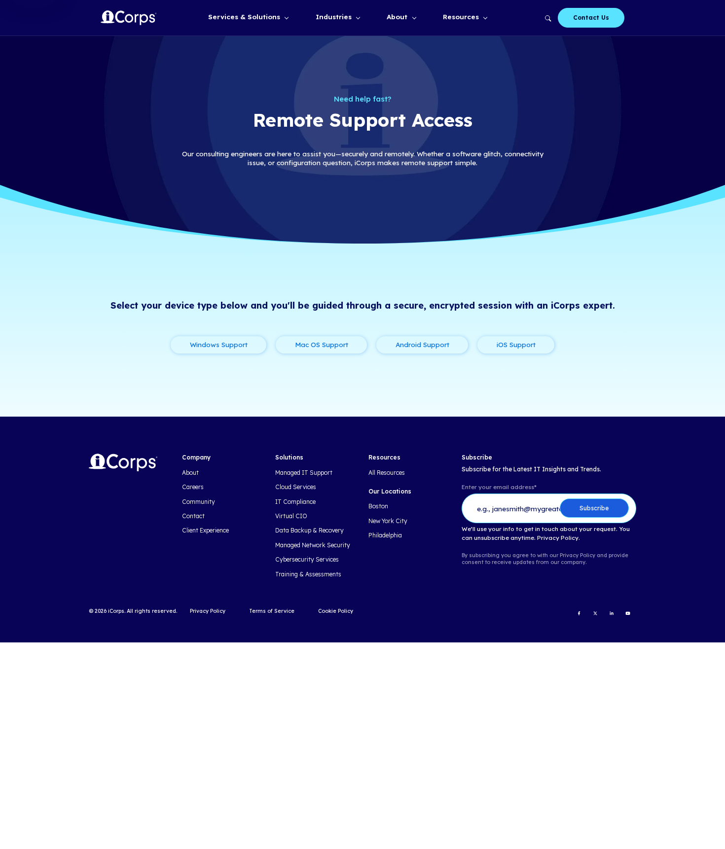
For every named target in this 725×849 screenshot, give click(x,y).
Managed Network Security (312, 545)
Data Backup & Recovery (309, 530)
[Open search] (547, 18)
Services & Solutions (244, 16)
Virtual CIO (291, 516)
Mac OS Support (321, 344)
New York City (387, 521)
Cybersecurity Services (307, 559)
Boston (378, 506)
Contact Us (591, 17)
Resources (461, 16)
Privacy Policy (207, 610)
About (397, 16)
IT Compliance (295, 501)
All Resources (386, 472)
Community (198, 501)
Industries (334, 16)
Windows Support (219, 344)
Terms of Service (271, 610)
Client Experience (205, 530)
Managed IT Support (303, 472)
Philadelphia (385, 535)
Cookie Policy (335, 610)
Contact (193, 516)
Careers (193, 487)
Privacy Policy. (558, 538)
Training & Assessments (308, 574)
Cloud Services (295, 487)
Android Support (422, 344)
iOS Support (516, 344)
